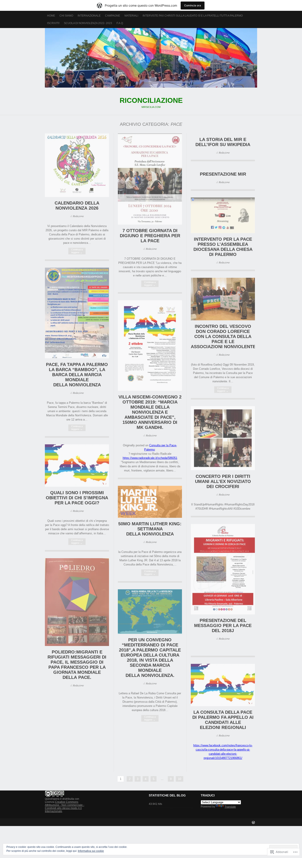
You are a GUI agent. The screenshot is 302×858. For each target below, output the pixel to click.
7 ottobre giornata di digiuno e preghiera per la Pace (150, 235)
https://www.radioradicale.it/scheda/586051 (150, 458)
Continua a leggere (77, 251)
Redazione (78, 216)
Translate (230, 806)
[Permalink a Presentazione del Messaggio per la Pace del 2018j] (223, 613)
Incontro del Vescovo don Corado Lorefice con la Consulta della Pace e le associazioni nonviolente (223, 336)
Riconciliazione (151, 58)
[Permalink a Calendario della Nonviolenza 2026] (77, 196)
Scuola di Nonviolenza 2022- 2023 (88, 23)
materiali (131, 15)
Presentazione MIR (223, 174)
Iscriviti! (53, 23)
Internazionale (89, 15)
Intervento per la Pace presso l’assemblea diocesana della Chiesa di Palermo (222, 247)
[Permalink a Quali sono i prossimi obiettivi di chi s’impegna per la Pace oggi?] (77, 485)
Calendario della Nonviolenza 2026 (77, 205)
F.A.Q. (120, 23)
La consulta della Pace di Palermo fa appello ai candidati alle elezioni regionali (223, 720)
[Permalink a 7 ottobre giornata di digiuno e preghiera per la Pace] (150, 223)
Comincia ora (192, 5)
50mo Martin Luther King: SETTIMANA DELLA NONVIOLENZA (150, 528)
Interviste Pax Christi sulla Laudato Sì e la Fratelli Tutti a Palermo (193, 15)
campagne (112, 15)
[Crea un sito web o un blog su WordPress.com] (253, 822)
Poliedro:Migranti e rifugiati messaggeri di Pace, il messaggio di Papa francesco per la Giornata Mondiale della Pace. (77, 665)
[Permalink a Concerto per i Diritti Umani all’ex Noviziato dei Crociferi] (223, 469)
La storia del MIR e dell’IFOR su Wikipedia (222, 142)
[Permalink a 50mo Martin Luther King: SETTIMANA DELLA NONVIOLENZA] (150, 516)
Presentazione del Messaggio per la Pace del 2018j (223, 625)
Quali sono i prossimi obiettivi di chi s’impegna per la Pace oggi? (77, 497)
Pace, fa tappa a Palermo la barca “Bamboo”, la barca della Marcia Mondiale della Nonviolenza (77, 374)
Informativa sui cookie (91, 850)
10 (179, 779)
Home (51, 15)
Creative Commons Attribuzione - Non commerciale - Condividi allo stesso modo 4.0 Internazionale (64, 806)
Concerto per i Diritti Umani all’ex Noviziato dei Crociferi (223, 481)
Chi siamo (66, 15)
